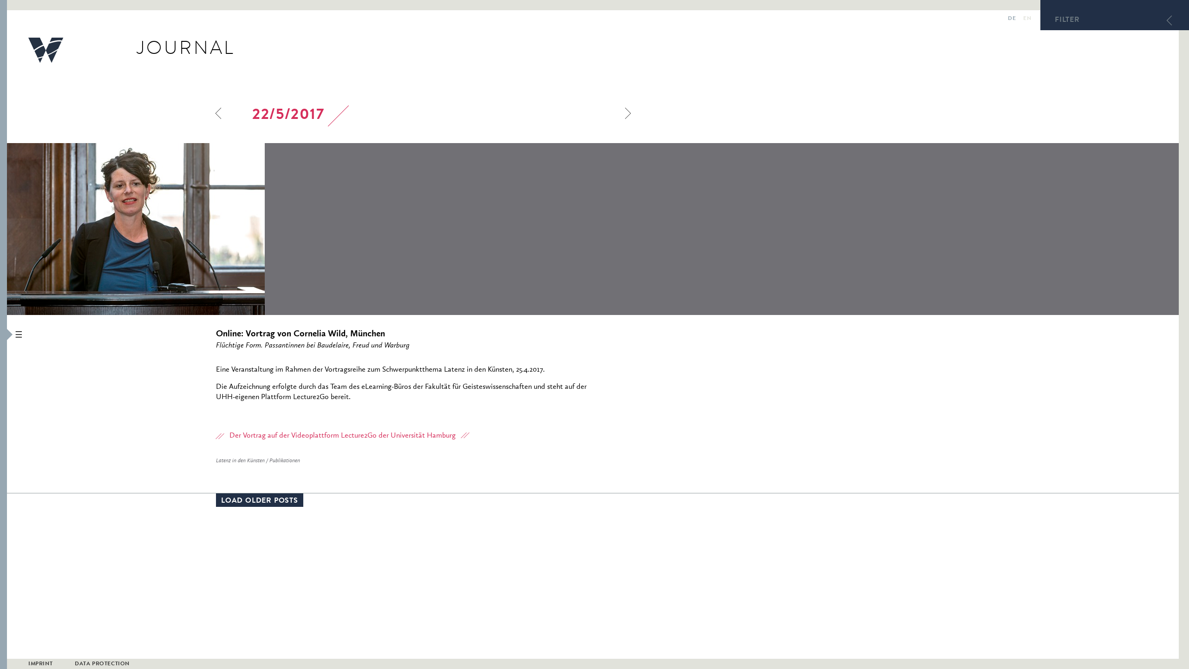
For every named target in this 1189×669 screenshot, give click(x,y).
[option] (198, 229)
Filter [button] (1067, 20)
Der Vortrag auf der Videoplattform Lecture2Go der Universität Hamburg (342, 435)
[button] (3, 334)
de (1012, 19)
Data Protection (102, 664)
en (1027, 19)
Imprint (40, 664)
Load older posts (259, 501)
